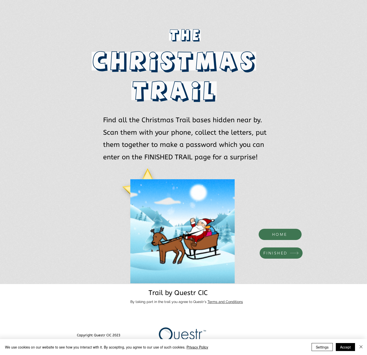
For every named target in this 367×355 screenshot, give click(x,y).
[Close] (361, 347)
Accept (345, 347)
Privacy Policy (197, 347)
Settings (322, 347)
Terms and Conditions (225, 302)
